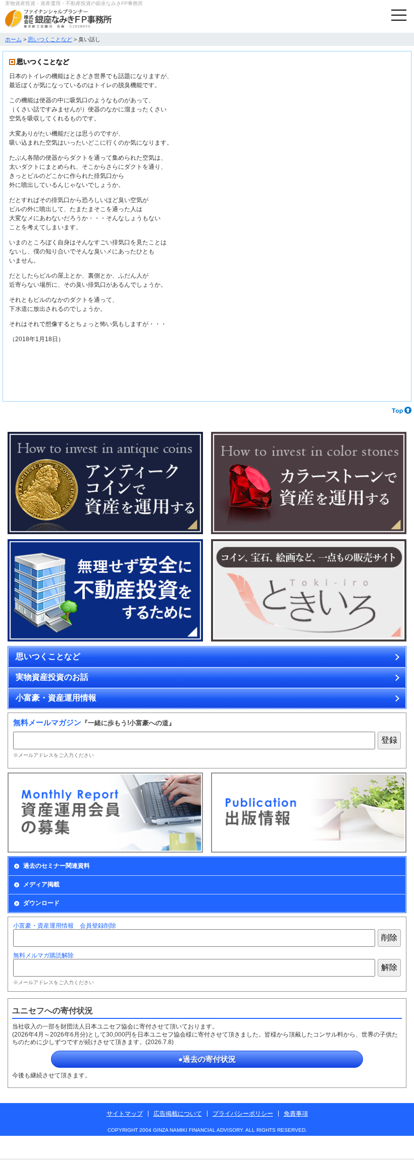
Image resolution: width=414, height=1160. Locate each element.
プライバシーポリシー (243, 1113)
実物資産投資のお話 (52, 677)
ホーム (13, 39)
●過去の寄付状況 (207, 1059)
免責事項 (296, 1113)
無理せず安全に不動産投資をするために (105, 590)
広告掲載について (177, 1113)
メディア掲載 (41, 884)
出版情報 (308, 812)
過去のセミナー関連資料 (56, 865)
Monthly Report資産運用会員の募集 (105, 812)
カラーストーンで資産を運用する (308, 483)
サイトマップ (125, 1113)
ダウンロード (41, 903)
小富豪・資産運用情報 (56, 697)
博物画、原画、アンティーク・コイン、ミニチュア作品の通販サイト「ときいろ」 (308, 590)
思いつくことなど (50, 39)
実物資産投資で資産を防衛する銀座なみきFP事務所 (58, 19)
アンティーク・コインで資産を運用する (105, 483)
